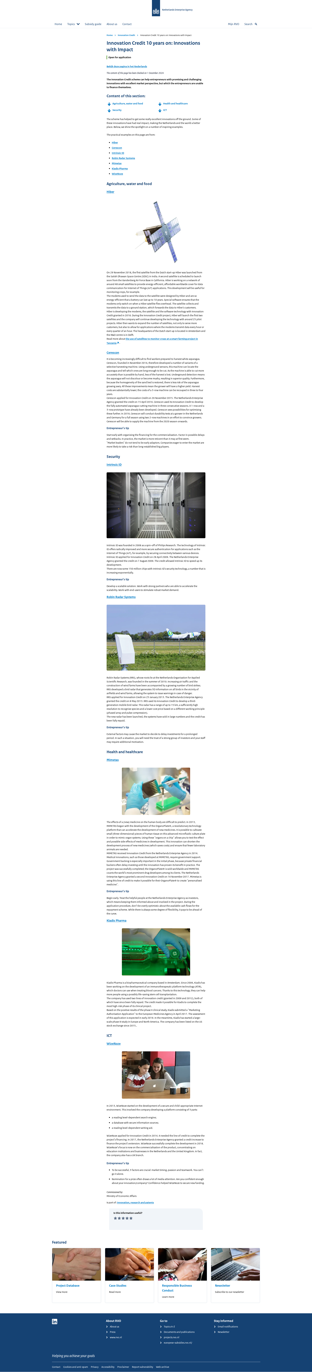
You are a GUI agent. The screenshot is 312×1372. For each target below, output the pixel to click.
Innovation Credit (126, 35)
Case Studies (117, 1286)
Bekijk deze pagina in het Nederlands (127, 66)
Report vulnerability (142, 1366)
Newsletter (222, 1286)
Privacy (94, 1366)
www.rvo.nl (116, 1337)
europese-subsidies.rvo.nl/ (178, 1342)
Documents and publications (179, 1331)
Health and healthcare (175, 103)
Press (112, 1331)
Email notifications (228, 1326)
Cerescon (117, 147)
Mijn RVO (233, 24)
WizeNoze (117, 173)
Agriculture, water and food (127, 103)
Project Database (67, 1286)
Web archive (162, 1366)
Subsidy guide (93, 24)
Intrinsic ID (118, 152)
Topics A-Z (169, 1326)
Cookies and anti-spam (75, 1366)
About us (112, 24)
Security (117, 110)
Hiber (115, 142)
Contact (127, 24)
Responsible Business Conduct (177, 1288)
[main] (156, 670)
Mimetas (117, 163)
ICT (165, 110)
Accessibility (107, 1366)
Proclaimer (123, 1366)
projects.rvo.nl (171, 1337)
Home (58, 24)
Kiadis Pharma (120, 168)
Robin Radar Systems (123, 158)
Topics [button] (71, 24)
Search (248, 24)
